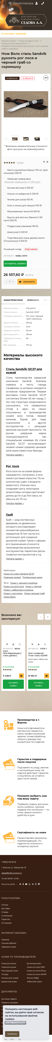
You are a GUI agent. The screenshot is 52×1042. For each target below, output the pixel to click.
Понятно (12, 1034)
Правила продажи (9, 1002)
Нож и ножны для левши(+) (24, 205)
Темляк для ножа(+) (20, 199)
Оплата (4, 905)
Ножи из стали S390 (36, 967)
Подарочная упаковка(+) (22, 226)
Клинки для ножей (9, 978)
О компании (6, 916)
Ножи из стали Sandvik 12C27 (14, 43)
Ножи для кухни (8, 967)
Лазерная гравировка (19, 179)
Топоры (4, 974)
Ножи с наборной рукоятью (18, 590)
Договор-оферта (9, 999)
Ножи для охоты (8, 963)
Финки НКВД (33, 978)
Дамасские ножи (9, 981)
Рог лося (12, 466)
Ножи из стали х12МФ (36, 974)
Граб (9, 514)
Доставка (5, 908)
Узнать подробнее (15, 1022)
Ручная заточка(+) (20, 188)
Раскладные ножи (9, 971)
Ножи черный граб (34, 593)
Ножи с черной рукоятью (23, 583)
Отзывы (4, 912)
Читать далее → (15, 454)
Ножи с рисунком (13, 593)
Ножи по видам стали (29, 41)
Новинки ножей (12, 577)
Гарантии (5, 919)
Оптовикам (6, 923)
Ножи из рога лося (14, 586)
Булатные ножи (34, 963)
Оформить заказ (8, 947)
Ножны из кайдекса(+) (23, 194)
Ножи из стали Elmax (36, 971)
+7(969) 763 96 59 (8, 862)
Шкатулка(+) (17, 232)
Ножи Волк (10, 597)
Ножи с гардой (33, 586)
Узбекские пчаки (34, 981)
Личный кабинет (8, 943)
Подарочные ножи (32, 577)
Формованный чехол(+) (23, 211)
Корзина (5, 940)
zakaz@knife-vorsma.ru (11, 873)
